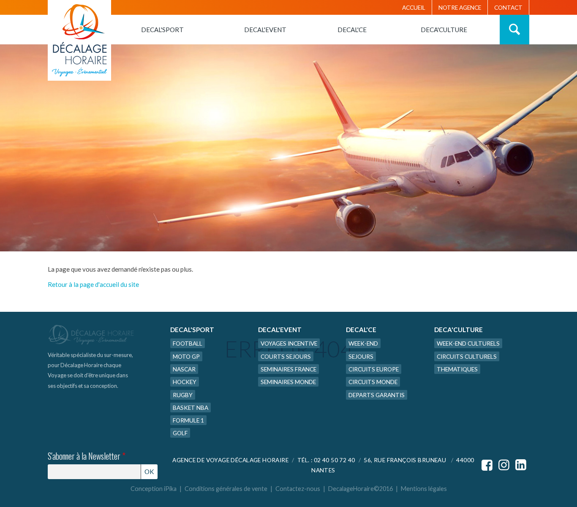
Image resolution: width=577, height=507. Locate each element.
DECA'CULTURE (444, 29)
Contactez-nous (297, 488)
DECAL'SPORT (162, 29)
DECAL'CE (352, 29)
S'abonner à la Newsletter (86, 456)
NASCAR (184, 369)
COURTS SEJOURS (286, 356)
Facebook (487, 465)
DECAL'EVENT (265, 29)
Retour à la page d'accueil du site (93, 284)
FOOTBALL (187, 343)
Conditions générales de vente (226, 488)
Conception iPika (154, 488)
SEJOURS (360, 356)
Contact (508, 7)
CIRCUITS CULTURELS (467, 356)
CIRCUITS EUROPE (373, 369)
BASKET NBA (190, 407)
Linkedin (520, 465)
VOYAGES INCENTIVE (289, 343)
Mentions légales (424, 488)
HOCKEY (184, 381)
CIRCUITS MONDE (372, 381)
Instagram (503, 465)
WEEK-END (363, 343)
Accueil (413, 7)
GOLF (180, 432)
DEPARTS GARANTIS (376, 394)
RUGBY (183, 394)
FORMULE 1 (188, 420)
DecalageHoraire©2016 (360, 488)
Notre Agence (459, 7)
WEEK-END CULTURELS (468, 343)
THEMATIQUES (457, 369)
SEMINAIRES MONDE (288, 381)
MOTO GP (186, 356)
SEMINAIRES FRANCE (288, 369)
